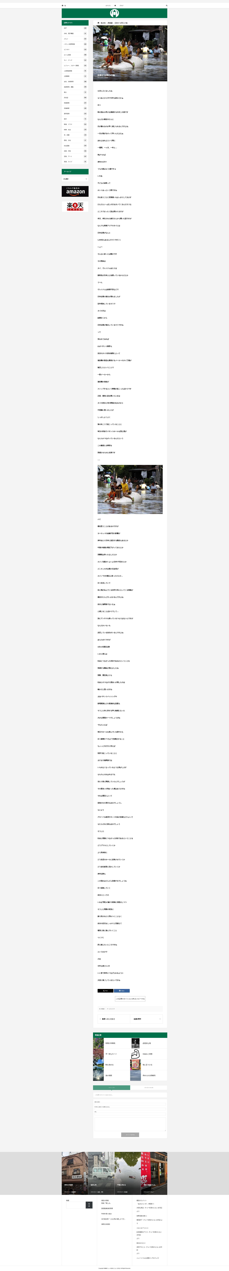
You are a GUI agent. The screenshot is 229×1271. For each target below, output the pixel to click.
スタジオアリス (142, 1228)
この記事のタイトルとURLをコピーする (130, 999)
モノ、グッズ (75, 60)
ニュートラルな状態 (143, 1258)
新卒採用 (75, 113)
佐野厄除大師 (141, 1216)
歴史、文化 (75, 140)
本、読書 (75, 135)
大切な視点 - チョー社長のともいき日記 (149, 1207)
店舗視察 (75, 108)
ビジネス (75, 49)
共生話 (106, 77)
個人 (75, 92)
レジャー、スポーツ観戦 (75, 65)
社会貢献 (75, 145)
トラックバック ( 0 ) (148, 1087)
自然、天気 (75, 151)
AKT (75, 28)
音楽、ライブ (75, 161)
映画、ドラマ (75, 124)
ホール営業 (75, 55)
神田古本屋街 (105, 1224)
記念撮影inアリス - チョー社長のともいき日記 (149, 1233)
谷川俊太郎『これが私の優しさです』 (113, 1219)
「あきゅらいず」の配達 (144, 1204)
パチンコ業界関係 (75, 44)
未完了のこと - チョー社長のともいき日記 (149, 1248)
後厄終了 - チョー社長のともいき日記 (149, 1220)
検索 (67, 1200)
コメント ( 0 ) (112, 1087)
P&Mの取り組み (106, 1213)
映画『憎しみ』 (106, 1203)
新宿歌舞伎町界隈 (107, 1208)
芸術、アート (75, 156)
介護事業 (75, 76)
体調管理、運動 (75, 87)
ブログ (121, 5)
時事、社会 (75, 129)
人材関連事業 (75, 71)
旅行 (75, 119)
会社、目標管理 (75, 81)
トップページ (115, 5)
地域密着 (75, 103)
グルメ (75, 39)
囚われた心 (140, 1243)
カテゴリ (108, 5)
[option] (75, 1173)
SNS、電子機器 (75, 33)
